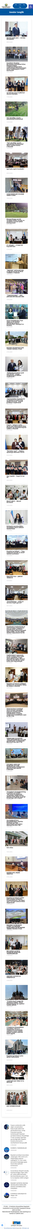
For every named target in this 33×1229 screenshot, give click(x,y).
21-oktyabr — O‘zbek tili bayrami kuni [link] (15, 245)
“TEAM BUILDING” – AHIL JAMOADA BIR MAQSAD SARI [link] (15, 296)
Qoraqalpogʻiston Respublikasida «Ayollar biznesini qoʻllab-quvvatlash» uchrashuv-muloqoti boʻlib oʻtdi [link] (15, 823)
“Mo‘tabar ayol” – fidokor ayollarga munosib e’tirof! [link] (15, 451)
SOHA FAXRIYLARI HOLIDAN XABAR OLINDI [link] (15, 194)
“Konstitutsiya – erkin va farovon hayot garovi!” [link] (15, 602)
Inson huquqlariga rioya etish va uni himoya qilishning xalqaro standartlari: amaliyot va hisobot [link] (15, 323)
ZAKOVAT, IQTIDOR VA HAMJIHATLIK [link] (14, 976)
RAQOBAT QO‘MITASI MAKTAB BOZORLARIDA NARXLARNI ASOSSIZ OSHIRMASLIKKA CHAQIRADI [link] (19, 1185)
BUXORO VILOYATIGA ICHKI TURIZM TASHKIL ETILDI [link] (15, 348)
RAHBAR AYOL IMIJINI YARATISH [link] (13, 873)
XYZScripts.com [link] (25, 1228)
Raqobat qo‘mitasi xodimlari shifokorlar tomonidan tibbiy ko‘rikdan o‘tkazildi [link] (16, 685)
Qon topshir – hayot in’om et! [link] (15, 476)
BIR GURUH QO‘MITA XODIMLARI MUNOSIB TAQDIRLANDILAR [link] (13, 952)
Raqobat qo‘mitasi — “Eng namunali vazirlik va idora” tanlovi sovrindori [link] (16, 553)
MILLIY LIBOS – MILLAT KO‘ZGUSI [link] (14, 501)
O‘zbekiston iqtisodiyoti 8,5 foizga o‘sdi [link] (18, 1194)
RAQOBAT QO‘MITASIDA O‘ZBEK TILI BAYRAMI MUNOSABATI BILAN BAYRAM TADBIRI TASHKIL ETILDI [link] (16, 927)
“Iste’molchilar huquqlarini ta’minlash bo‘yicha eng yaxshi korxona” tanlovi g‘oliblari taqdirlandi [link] (16, 400)
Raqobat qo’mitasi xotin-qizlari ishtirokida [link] (15, 1056)
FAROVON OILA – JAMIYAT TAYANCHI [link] (15, 577)
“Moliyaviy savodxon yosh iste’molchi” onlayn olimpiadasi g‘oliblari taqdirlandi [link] (15, 374)
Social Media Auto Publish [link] (10, 1228)
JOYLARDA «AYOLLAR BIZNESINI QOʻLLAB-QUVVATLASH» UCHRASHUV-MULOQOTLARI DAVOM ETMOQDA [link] (16, 767)
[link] (31, 6)
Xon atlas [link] (10, 847)
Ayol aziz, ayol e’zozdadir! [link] (15, 169)
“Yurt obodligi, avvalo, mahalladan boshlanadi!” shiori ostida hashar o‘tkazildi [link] (15, 144)
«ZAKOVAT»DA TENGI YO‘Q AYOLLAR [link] (15, 1081)
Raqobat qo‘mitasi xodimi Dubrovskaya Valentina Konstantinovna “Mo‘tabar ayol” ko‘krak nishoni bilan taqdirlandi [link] (16, 900)
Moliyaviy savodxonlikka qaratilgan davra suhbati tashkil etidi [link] (15, 527)
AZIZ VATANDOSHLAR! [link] (13, 1106)
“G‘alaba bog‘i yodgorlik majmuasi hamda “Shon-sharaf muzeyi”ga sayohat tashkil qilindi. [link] (15, 1003)
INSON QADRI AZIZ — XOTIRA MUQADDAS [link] (16, 38)
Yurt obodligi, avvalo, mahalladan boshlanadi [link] (15, 118)
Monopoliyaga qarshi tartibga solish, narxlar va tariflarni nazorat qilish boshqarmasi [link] (15, 221)
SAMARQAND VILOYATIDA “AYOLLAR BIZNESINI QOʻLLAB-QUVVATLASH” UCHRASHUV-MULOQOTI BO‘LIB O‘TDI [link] (16, 740)
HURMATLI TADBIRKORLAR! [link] (19, 1148)
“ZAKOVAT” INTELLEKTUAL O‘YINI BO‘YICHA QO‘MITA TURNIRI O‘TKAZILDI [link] (15, 271)
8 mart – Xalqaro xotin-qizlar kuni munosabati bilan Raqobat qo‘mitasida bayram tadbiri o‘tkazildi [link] (16, 426)
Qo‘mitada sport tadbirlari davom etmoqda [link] (16, 93)
